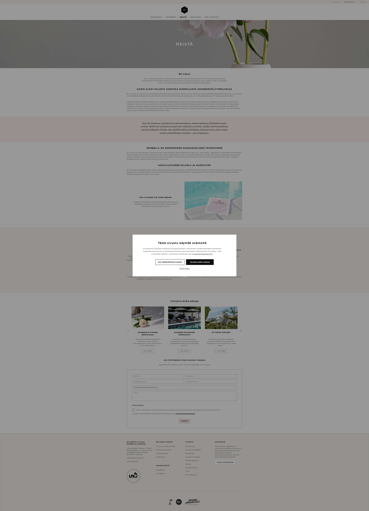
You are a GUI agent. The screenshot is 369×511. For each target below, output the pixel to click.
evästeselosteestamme (202, 254)
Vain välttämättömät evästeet (170, 262)
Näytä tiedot (185, 268)
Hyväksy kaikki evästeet (200, 262)
